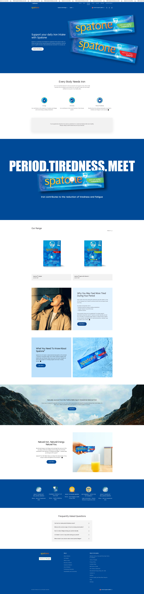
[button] (108, 109)
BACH (84, 3)
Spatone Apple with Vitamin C (81, 276)
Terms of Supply (93, 559)
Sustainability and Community (70, 571)
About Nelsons (67, 556)
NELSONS (97, 3)
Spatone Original (37, 276)
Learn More (40, 365)
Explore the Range (62, 7)
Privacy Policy (93, 562)
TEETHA (93, 3)
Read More (81, 323)
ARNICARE (102, 3)
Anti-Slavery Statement (95, 568)
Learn (71, 7)
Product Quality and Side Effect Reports (98, 577)
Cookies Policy (93, 564)
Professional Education (69, 569)
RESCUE (80, 3)
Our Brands (66, 558)
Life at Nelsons (67, 567)
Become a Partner (68, 562)
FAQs (91, 579)
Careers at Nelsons (68, 564)
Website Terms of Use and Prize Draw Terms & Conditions (99, 557)
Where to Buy (67, 560)
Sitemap (91, 581)
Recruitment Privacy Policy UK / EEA (98, 570)
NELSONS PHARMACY (109, 3)
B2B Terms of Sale (94, 566)
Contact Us (92, 573)
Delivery (91, 575)
